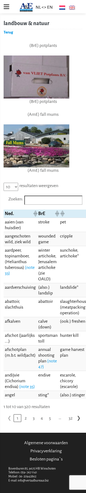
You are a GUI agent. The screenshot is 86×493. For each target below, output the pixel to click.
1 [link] (17, 418)
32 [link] (71, 418)
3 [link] (34, 418)
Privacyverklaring (46, 451)
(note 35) (27, 386)
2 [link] (26, 418)
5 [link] (50, 418)
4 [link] (42, 418)
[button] (34, 213)
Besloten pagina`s (46, 459)
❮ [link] (9, 418)
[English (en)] (71, 7)
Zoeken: (15, 199)
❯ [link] (79, 418)
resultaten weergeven (38, 185)
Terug (8, 32)
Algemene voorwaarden (46, 442)
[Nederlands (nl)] (61, 7)
